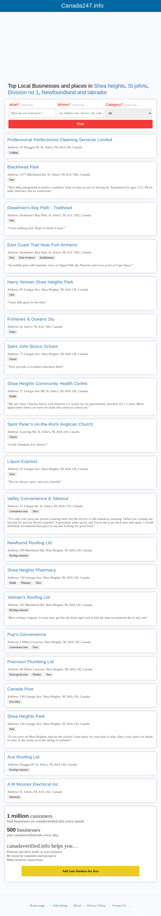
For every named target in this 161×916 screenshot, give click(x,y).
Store (12, 474)
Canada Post (20, 688)
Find (80, 124)
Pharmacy (26, 582)
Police (12, 331)
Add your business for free (80, 871)
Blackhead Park (23, 166)
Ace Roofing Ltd (23, 756)
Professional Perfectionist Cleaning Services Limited (59, 139)
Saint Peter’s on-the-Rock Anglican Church (50, 424)
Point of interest (27, 257)
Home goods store (18, 674)
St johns (137, 86)
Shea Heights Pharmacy (31, 570)
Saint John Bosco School (32, 346)
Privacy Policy (96, 905)
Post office (14, 701)
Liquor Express (22, 461)
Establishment (47, 257)
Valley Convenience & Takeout (37, 498)
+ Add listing (59, 905)
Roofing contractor (18, 555)
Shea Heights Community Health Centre (47, 383)
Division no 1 (23, 92)
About (77, 905)
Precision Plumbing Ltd (30, 661)
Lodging (13, 152)
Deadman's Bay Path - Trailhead (39, 207)
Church (13, 437)
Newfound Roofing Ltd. (30, 542)
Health (12, 396)
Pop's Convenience (26, 634)
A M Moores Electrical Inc (32, 784)
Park (11, 179)
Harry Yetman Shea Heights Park (40, 281)
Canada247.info (80, 5)
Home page (37, 905)
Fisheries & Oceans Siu (31, 319)
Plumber (37, 674)
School (12, 359)
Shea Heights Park (26, 716)
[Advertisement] (80, 44)
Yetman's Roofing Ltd (28, 597)
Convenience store (18, 511)
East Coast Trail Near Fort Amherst (42, 244)
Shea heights (109, 86)
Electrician (14, 797)
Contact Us (119, 905)
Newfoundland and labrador (74, 92)
